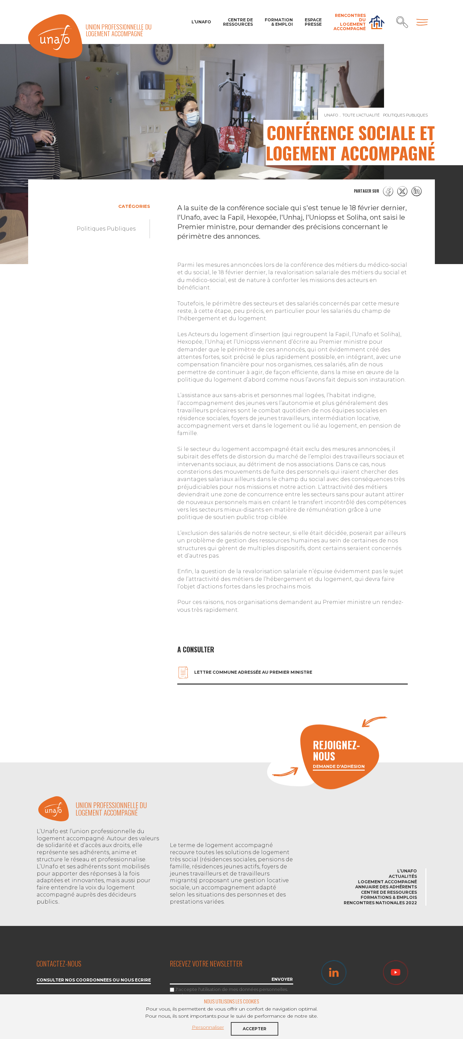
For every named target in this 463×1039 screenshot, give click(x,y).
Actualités (403, 876)
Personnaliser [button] (208, 1027)
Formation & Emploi (279, 22)
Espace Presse (313, 22)
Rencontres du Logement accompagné (350, 22)
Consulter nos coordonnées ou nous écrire (94, 980)
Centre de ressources (238, 22)
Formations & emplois (389, 897)
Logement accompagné (387, 881)
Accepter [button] (254, 1028)
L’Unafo (201, 22)
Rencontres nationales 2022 (380, 902)
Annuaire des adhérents (386, 886)
